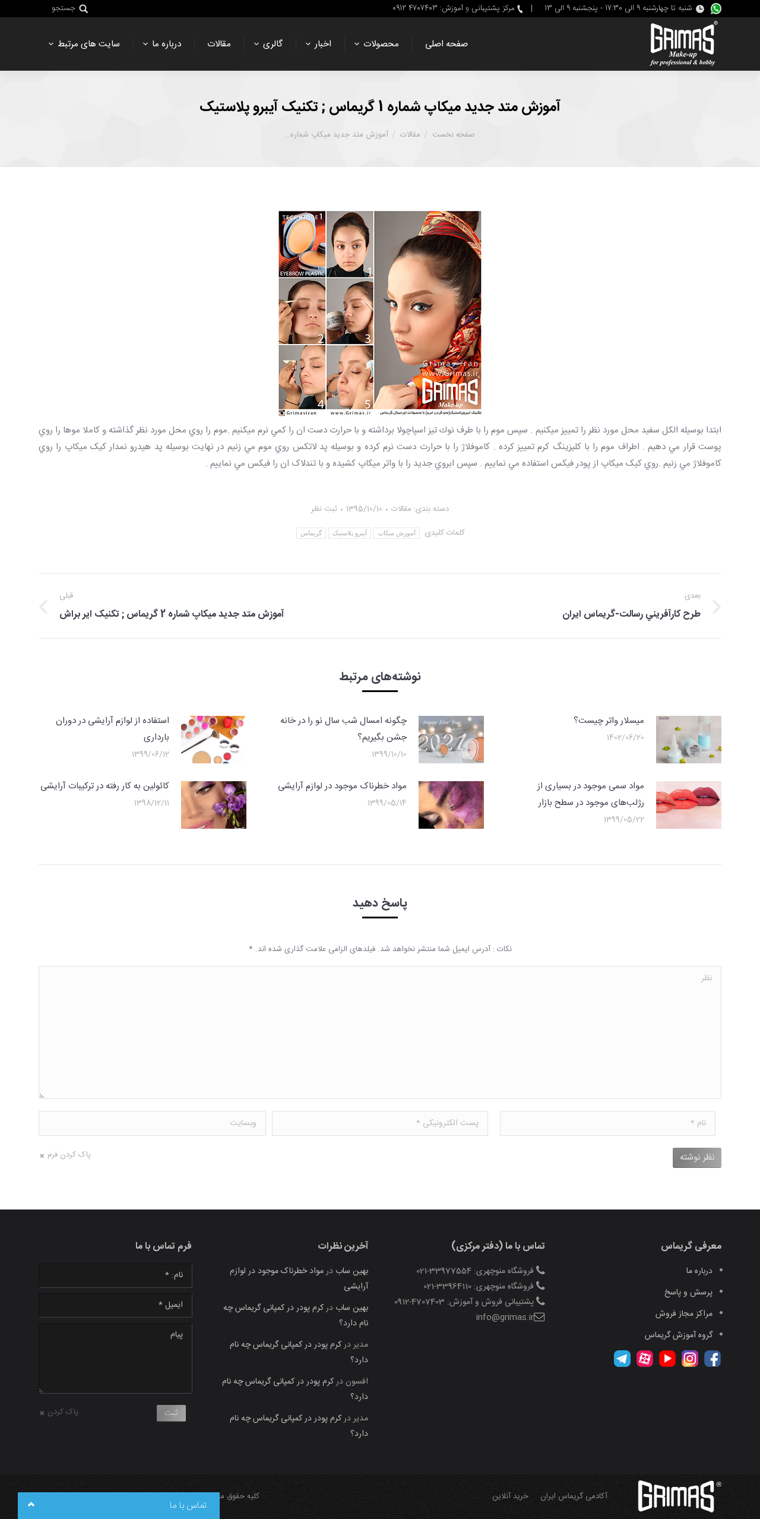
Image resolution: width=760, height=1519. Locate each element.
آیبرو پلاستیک (349, 532)
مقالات (410, 134)
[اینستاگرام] (690, 1365)
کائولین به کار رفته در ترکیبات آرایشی (104, 786)
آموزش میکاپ (397, 532)
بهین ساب (351, 1271)
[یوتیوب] (667, 1365)
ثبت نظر (324, 509)
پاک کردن (63, 1412)
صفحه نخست (453, 134)
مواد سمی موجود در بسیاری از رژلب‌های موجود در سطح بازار (590, 794)
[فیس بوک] (712, 1365)
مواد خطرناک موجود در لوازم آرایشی (342, 786)
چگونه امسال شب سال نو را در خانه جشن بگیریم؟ (343, 729)
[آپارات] (645, 1365)
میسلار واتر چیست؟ (609, 720)
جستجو (63, 8)
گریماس (311, 532)
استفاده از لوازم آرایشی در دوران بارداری (112, 729)
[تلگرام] (622, 1365)
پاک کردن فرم (69, 1154)
